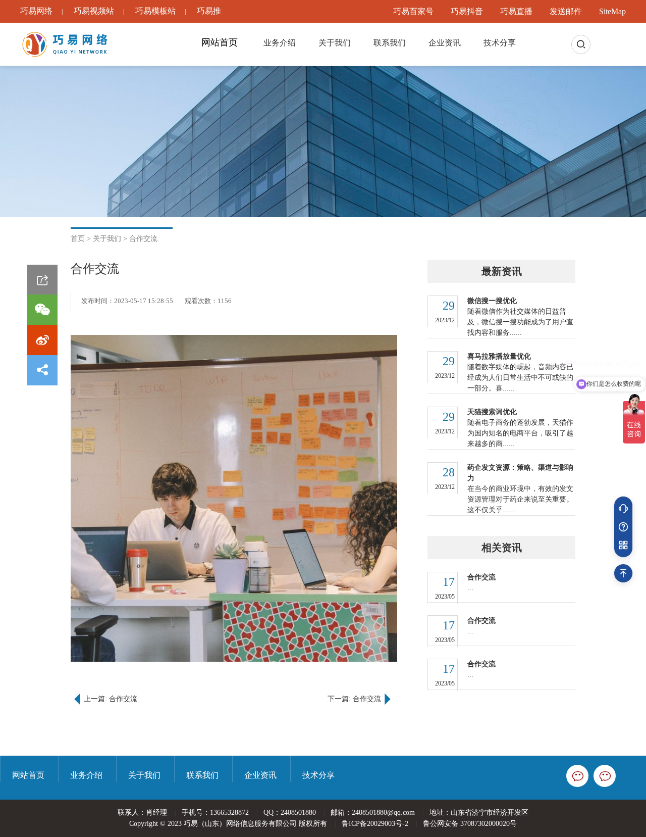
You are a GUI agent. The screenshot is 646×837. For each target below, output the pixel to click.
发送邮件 (566, 11)
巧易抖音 (467, 11)
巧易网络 (36, 11)
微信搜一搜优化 (492, 301)
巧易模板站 (155, 11)
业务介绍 (279, 42)
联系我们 (389, 42)
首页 (78, 238)
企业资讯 (444, 42)
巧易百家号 (413, 11)
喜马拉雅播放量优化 (499, 356)
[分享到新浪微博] (42, 340)
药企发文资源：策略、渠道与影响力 (520, 473)
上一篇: (110, 699)
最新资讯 (501, 271)
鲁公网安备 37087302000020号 (470, 823)
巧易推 (209, 11)
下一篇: (354, 699)
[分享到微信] (42, 309)
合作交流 (143, 238)
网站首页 (219, 42)
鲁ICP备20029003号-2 (375, 823)
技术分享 (499, 42)
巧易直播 (516, 11)
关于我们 (334, 42)
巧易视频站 (94, 11)
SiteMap (612, 11)
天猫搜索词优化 (492, 412)
